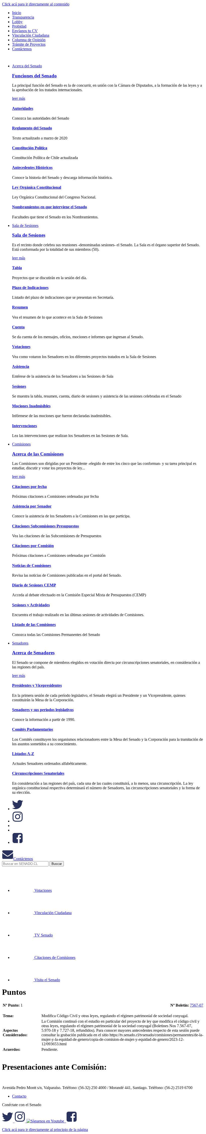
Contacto (19, 1096)
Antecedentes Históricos (32, 167)
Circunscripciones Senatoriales (38, 773)
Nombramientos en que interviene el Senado (49, 207)
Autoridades (22, 108)
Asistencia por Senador (32, 506)
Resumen (20, 307)
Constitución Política (29, 148)
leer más (18, 98)
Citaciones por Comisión (33, 546)
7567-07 (196, 1005)
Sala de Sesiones (25, 225)
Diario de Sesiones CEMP (34, 585)
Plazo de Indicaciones (30, 287)
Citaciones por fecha (29, 486)
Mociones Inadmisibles (31, 406)
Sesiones (19, 386)
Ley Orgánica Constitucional (36, 187)
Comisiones (21, 444)
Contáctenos (23, 859)
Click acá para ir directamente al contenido (35, 4)
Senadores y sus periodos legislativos (43, 710)
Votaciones (21, 346)
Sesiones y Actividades (31, 605)
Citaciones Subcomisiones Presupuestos (45, 526)
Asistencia (20, 366)
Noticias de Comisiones (31, 565)
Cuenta (18, 327)
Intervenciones (24, 426)
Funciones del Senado (34, 75)
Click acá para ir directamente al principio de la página (45, 1129)
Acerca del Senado (27, 66)
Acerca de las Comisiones (38, 454)
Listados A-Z (23, 754)
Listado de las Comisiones (34, 624)
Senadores (20, 643)
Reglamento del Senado (32, 128)
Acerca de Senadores (33, 652)
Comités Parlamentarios (32, 729)
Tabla (17, 268)
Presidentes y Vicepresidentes (37, 685)
